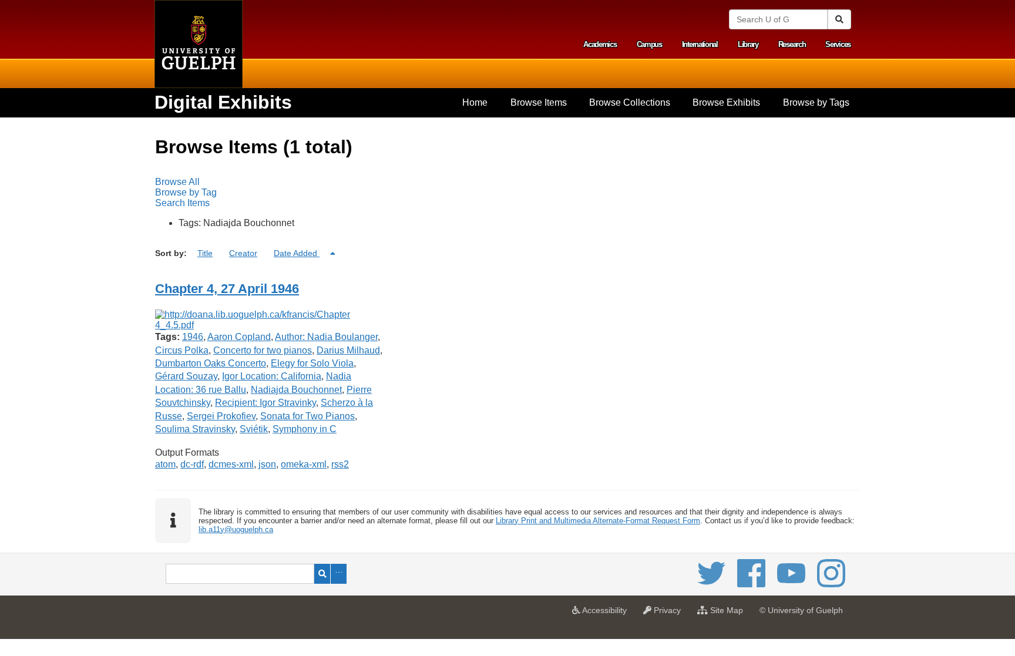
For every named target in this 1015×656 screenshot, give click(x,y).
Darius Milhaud (348, 350)
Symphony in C (305, 429)
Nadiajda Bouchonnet (296, 390)
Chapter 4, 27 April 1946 (227, 288)
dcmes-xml (231, 464)
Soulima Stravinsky (195, 429)
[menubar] (507, 192)
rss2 (340, 464)
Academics (599, 44)
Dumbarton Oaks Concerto (210, 363)
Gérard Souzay (186, 376)
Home (475, 102)
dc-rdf (192, 464)
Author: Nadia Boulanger (326, 337)
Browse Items (538, 102)
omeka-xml (304, 464)
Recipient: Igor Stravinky (265, 403)
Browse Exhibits (726, 102)
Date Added (297, 253)
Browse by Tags (816, 102)
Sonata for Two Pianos (307, 416)
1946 (192, 337)
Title (205, 253)
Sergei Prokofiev (221, 416)
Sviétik (254, 429)
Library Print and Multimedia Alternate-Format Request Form (598, 520)
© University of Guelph (801, 610)
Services (838, 44)
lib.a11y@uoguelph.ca (236, 529)
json (267, 464)
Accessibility (606, 613)
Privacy (669, 613)
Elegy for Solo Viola (312, 363)
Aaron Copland (239, 337)
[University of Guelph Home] (198, 44)
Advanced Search (339, 574)
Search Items (182, 203)
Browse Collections (629, 102)
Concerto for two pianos (262, 350)
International (700, 44)
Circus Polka (182, 350)
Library (748, 44)
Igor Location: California (271, 376)
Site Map (728, 613)
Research (792, 44)
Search (322, 574)
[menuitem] (475, 102)
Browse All (177, 182)
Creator (243, 253)
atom (165, 464)
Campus (649, 44)
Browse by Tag (186, 192)
